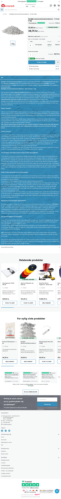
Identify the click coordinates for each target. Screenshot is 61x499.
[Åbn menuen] (2, 10)
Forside (5, 14)
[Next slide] (59, 2)
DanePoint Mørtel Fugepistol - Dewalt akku (45, 283)
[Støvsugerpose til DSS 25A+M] (9, 271)
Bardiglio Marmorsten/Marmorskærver (28, 342)
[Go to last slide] (1, 2)
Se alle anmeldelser (30, 392)
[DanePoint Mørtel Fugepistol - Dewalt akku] (46, 271)
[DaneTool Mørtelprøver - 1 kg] (9, 330)
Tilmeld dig (47, 404)
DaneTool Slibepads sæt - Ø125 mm (27, 283)
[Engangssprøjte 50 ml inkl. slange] (46, 330)
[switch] (30, 6)
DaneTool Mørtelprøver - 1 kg (9, 342)
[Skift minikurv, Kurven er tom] (58, 5)
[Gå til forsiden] (8, 5)
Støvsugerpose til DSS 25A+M (8, 283)
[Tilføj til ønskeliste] (58, 62)
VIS (56, 66)
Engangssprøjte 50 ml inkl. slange (46, 342)
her (43, 409)
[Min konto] (55, 5)
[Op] (32, 54)
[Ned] (32, 55)
